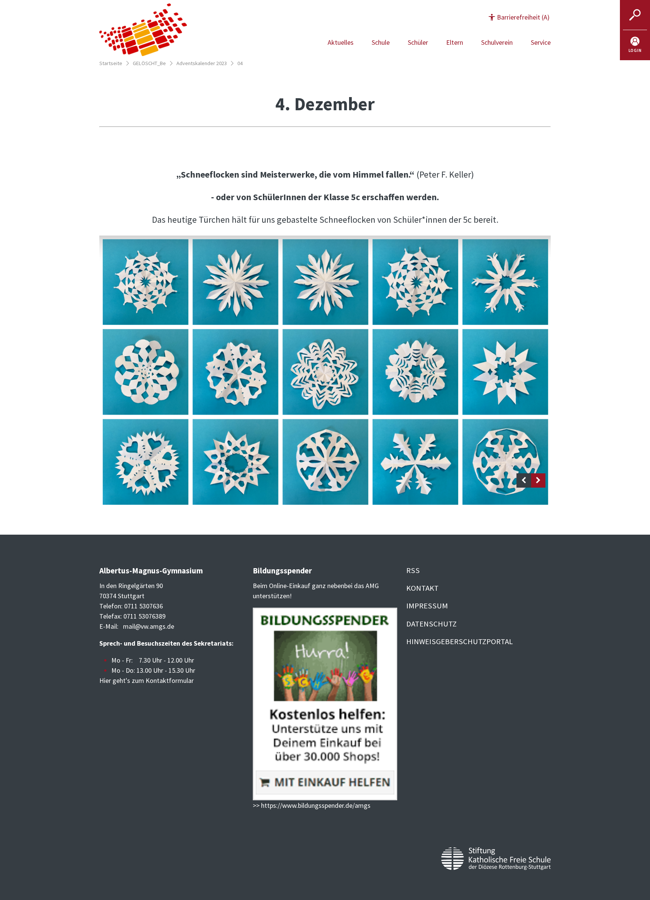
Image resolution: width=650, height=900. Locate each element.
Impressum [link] (427, 606)
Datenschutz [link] (431, 624)
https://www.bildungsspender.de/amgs (316, 805)
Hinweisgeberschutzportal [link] (459, 641)
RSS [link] (413, 570)
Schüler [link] (418, 42)
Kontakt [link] (422, 588)
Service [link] (541, 42)
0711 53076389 (144, 616)
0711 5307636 (143, 606)
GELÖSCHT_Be (149, 63)
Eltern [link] (454, 42)
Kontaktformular (170, 680)
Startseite (110, 63)
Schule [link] (381, 42)
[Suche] (635, 15)
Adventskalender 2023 (201, 63)
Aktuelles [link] (341, 42)
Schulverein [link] (497, 42)
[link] (635, 45)
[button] (519, 17)
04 (240, 63)
